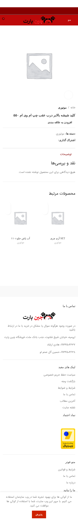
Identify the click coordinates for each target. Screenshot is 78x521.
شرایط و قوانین (66, 470)
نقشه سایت (68, 408)
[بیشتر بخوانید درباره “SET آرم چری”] (45, 211)
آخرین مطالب (67, 401)
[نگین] (21, 291)
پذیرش (39, 514)
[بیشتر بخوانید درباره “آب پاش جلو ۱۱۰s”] (8, 211)
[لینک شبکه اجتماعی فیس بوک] (56, 140)
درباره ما (70, 483)
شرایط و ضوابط (66, 388)
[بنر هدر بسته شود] (4, 3)
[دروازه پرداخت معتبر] (68, 438)
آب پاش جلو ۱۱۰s (20, 238)
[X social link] (52, 140)
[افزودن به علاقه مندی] (45, 205)
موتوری (62, 107)
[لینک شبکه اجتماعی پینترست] (48, 140)
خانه (73, 107)
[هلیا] (57, 291)
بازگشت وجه (68, 381)
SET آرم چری (57, 238)
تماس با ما (69, 394)
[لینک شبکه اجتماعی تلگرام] (39, 140)
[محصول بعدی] (4, 107)
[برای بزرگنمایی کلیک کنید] (68, 95)
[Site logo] (39, 20)
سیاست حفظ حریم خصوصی (59, 375)
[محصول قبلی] (12, 107)
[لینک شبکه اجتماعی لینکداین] (44, 140)
